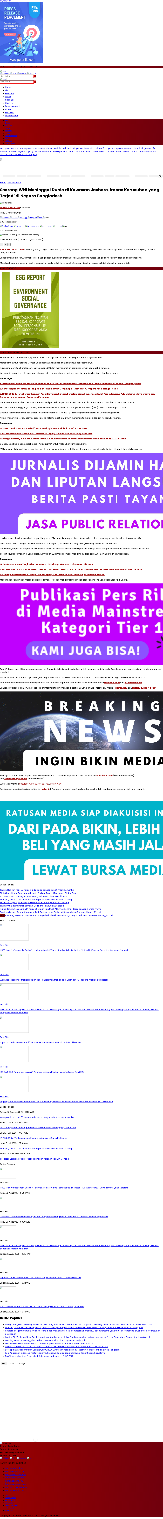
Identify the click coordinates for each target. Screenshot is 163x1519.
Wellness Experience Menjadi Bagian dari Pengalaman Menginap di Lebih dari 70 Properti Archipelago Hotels (59, 388)
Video (8, 109)
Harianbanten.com (14, 1477)
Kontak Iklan (10, 1510)
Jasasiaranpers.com (15, 778)
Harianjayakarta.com (144, 687)
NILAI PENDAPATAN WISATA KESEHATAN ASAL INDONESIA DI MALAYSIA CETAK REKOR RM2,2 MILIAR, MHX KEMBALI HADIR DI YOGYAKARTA (71, 569)
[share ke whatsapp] (23, 217)
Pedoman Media (12, 1505)
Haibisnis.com (112, 682)
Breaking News (12, 915)
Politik (8, 96)
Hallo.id (45, 789)
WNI (91, 915)
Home (8, 87)
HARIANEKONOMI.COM (12, 249)
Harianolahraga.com (15, 1474)
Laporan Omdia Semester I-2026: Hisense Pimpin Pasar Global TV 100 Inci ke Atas (43, 428)
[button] (1, 244)
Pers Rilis (9, 112)
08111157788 (56, 783)
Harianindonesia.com (15, 1468)
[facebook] (4, 73)
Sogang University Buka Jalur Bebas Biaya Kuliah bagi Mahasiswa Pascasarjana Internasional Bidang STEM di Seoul (63, 438)
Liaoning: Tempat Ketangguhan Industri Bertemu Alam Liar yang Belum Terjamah (45, 1340)
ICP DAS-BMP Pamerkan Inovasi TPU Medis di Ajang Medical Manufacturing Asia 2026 (46, 433)
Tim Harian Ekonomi (10, 207)
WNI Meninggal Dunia (103, 915)
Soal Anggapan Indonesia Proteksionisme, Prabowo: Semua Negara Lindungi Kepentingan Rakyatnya (55, 1353)
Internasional (11, 115)
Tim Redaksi (10, 1500)
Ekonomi (9, 93)
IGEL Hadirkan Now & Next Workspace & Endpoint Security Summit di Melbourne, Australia (49, 1343)
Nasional (9, 99)
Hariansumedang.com (16, 1484)
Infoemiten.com (133, 682)
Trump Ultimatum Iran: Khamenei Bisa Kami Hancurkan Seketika (99, 151)
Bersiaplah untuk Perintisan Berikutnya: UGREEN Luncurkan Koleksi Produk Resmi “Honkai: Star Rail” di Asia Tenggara (62, 1349)
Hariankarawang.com (16, 1487)
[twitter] (13, 73)
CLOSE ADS (6, 1)
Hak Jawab (9, 1508)
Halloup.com (120, 687)
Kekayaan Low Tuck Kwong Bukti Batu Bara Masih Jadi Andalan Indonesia (36, 148)
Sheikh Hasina (57, 915)
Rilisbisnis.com (104, 775)
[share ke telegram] (32, 217)
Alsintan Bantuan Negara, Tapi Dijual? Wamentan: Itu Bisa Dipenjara (33, 151)
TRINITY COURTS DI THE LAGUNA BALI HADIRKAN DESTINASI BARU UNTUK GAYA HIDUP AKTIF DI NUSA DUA (56, 1346)
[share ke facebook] (5, 217)
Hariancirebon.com (14, 1490)
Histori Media (10, 1498)
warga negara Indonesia (76, 915)
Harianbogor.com (14, 1480)
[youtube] (31, 73)
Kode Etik (9, 1503)
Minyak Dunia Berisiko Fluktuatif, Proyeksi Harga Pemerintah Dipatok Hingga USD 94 (114, 148)
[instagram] (22, 73)
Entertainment (12, 106)
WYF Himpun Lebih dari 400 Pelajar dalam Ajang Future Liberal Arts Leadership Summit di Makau (52, 574)
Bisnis (7, 90)
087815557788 (42, 783)
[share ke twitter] (14, 217)
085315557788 (26, 783)
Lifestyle (9, 103)
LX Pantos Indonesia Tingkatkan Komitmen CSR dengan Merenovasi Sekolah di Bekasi (46, 564)
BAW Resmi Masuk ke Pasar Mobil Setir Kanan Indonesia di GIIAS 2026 (39, 1356)
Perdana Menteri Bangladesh (34, 915)
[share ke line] (40, 217)
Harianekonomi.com (15, 1471)
